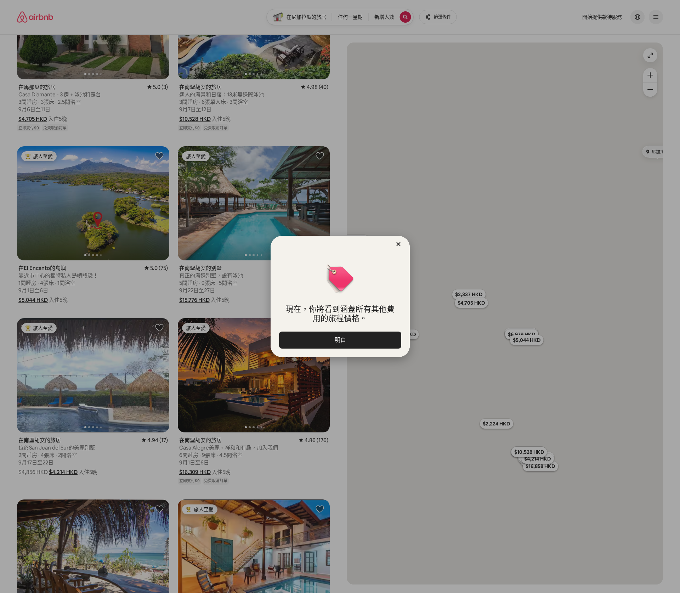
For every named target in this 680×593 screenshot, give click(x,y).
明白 (340, 340)
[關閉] (398, 244)
